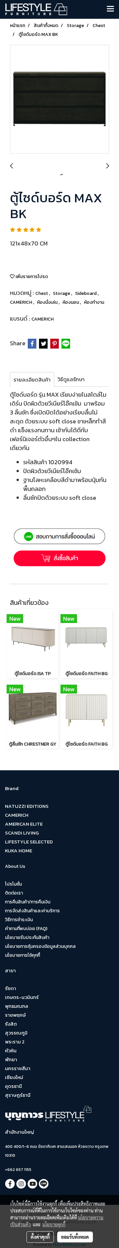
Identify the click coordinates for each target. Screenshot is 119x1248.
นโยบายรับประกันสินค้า (27, 937)
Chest (42, 293)
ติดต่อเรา (14, 893)
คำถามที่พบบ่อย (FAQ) (26, 928)
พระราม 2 (14, 1041)
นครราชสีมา (17, 1068)
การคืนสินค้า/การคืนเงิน (27, 901)
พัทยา (11, 1059)
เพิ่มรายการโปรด (31, 276)
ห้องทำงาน (94, 302)
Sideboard (86, 293)
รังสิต (11, 1024)
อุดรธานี (13, 1086)
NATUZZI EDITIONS (27, 806)
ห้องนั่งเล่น (48, 302)
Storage (62, 293)
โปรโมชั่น (13, 884)
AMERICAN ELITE (24, 824)
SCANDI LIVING (22, 833)
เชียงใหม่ (14, 1077)
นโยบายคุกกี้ (53, 1224)
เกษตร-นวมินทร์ (22, 997)
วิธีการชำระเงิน (19, 919)
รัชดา (10, 988)
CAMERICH (21, 302)
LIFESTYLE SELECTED (29, 841)
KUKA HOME (18, 850)
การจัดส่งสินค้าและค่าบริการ (32, 910)
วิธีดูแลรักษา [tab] (71, 379)
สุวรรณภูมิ (16, 1032)
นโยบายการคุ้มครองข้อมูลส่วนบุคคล (40, 946)
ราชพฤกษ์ (15, 1015)
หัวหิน (11, 1050)
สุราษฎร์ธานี (17, 1095)
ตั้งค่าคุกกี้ (40, 1237)
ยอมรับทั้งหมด (75, 1237)
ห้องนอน (71, 302)
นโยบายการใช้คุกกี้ (22, 955)
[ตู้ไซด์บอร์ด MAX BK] (59, 99)
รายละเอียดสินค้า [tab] (32, 379)
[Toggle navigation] (110, 9)
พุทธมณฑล (16, 1006)
